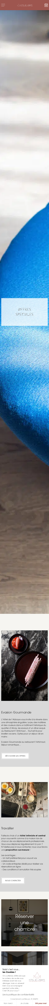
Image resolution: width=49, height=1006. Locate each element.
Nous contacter (13, 881)
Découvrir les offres (15, 756)
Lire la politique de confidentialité (18, 994)
